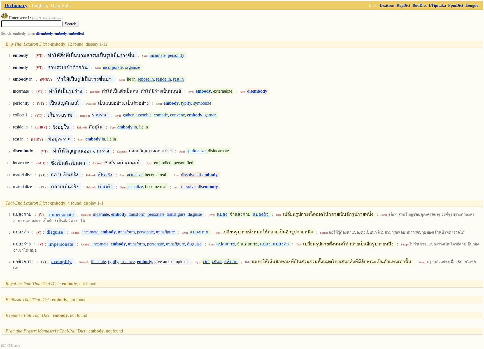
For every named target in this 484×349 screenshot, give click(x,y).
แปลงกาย (199, 232)
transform (137, 214)
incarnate (158, 55)
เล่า (206, 261)
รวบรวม (100, 115)
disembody (44, 34)
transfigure (176, 214)
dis (257, 91)
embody (60, 34)
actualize (135, 174)
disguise (195, 214)
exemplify (61, 261)
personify (176, 55)
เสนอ (217, 261)
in (127, 127)
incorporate (113, 67)
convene (177, 115)
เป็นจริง (105, 174)
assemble (144, 115)
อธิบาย (231, 261)
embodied (76, 34)
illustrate (98, 261)
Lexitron (387, 5)
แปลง (222, 214)
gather (128, 115)
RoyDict (403, 5)
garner (210, 115)
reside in (163, 79)
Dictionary (15, 5)
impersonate (61, 214)
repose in (146, 79)
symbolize (202, 103)
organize (132, 67)
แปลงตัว (261, 214)
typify (186, 103)
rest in (178, 79)
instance (127, 261)
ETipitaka (437, 5)
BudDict (420, 5)
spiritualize (196, 151)
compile (161, 115)
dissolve (188, 174)
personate (156, 214)
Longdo (472, 5)
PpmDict (455, 5)
